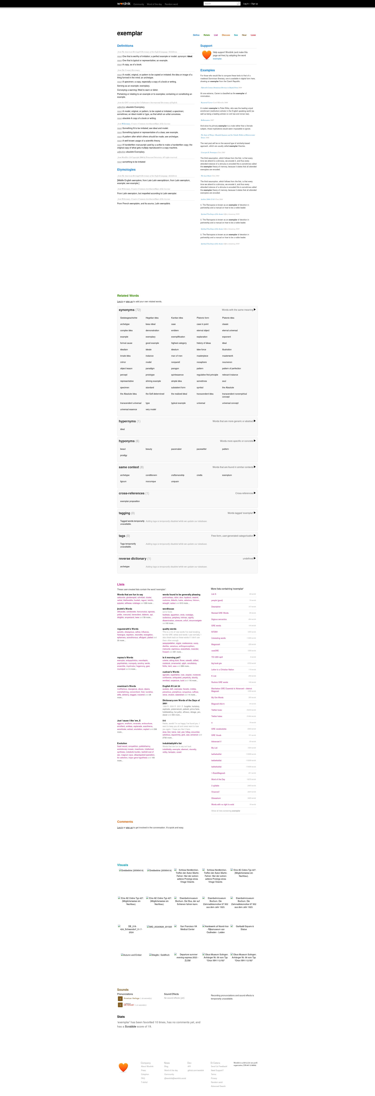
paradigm (150, 368)
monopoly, (133, 663)
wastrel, (195, 597)
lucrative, (149, 691)
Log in (120, 301)
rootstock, (167, 663)
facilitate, (167, 614)
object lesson (126, 368)
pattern (200, 368)
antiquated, (178, 677)
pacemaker (176, 448)
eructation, (138, 729)
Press (143, 1070)
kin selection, (123, 757)
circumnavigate (195, 620)
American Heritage (132, 998)
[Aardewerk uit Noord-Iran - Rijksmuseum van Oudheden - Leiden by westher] (215, 928)
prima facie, (195, 709)
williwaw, (129, 603)
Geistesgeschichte (128, 317)
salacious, (188, 600)
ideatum (175, 349)
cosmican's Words (126, 686)
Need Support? (217, 1070)
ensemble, (121, 666)
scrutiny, (141, 663)
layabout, (188, 597)
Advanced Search (218, 1086)
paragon (175, 368)
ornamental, (176, 663)
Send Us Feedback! (219, 1066)
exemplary (150, 336)
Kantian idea (177, 317)
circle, (183, 614)
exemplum (227, 474)
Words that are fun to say (130, 594)
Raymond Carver (207, 102)
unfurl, (186, 620)
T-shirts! (144, 1082)
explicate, (167, 709)
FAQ (143, 1078)
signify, (191, 617)
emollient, (121, 726)
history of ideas (204, 342)
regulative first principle (207, 374)
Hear (244, 34)
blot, (169, 731)
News (167, 1062)
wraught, (166, 603)
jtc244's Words (124, 608)
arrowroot (194, 734)
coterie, (166, 660)
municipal (121, 669)
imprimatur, (131, 666)
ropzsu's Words (125, 657)
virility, (165, 752)
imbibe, (193, 688)
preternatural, (177, 709)
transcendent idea (205, 393)
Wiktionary (126, 123)
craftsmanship (177, 474)
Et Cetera (215, 1062)
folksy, (188, 731)
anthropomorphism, (187, 646)
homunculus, (142, 611)
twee (137, 617)
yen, (199, 712)
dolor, (176, 597)
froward (166, 651)
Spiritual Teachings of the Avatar (212, 214)
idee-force (201, 349)
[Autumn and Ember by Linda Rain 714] (131, 954)
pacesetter (202, 448)
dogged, (133, 694)
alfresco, (186, 712)
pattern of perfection (231, 368)
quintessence (177, 374)
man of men (176, 355)
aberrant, (185, 749)
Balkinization (205, 120)
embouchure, (147, 723)
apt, (151, 614)
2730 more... (168, 737)
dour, (181, 597)
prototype (150, 374)
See (236, 34)
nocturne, (167, 600)
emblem (175, 330)
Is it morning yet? (171, 657)
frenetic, (186, 688)
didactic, (174, 600)
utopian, (189, 674)
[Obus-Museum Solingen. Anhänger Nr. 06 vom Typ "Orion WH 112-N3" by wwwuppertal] (215, 957)
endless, (129, 726)
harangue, (121, 634)
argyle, (179, 643)
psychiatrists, (122, 663)
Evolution (122, 743)
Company (146, 1062)
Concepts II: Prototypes (209, 152)
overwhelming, (123, 691)
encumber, (195, 731)
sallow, (138, 631)
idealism (124, 349)
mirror (123, 361)
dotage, (193, 712)
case (173, 323)
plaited (150, 637)
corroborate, (131, 611)
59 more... (147, 617)
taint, (170, 666)
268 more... (185, 666)
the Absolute (228, 387)
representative (127, 380)
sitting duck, (174, 660)
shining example (153, 380)
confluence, (168, 677)
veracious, (174, 646)
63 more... (170, 623)
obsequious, (130, 631)
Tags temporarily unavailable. (128, 545)
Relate (207, 34)
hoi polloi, (178, 712)
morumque (151, 481)
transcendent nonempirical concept (234, 395)
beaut (123, 448)
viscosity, (193, 749)
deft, (172, 688)
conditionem (151, 474)
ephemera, (122, 637)
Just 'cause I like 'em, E (129, 720)
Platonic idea (228, 317)
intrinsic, (184, 617)
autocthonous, (133, 637)
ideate (148, 349)
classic (225, 323)
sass (175, 666)
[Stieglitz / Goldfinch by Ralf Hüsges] (159, 954)
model (148, 361)
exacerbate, (186, 648)
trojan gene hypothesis (138, 757)
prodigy (123, 455)
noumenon (227, 361)
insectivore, (140, 749)
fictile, (165, 666)
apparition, (175, 614)
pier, (183, 731)
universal (201, 402)
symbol (200, 387)
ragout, (144, 600)
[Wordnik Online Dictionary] (124, 3)
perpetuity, (187, 677)
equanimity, (176, 734)
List (216, 34)
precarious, (167, 691)
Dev (189, 1062)
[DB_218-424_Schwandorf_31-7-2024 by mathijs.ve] (131, 928)
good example (152, 342)
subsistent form (178, 387)
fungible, (188, 706)
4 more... (133, 669)
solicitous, (167, 734)
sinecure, (179, 620)
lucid (182, 680)
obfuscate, (121, 611)
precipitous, (177, 691)
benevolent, (137, 614)
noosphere (202, 361)
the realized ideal (179, 393)
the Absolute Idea (128, 393)
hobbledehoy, (168, 712)
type (148, 402)
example (124, 336)
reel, (179, 731)
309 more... (149, 603)
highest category (179, 342)
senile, (147, 663)
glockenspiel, (132, 597)
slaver (165, 714)
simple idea (176, 380)
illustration (227, 349)
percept (123, 374)
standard (150, 387)
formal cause (126, 342)
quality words (169, 628)
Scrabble (130, 1026)
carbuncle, (121, 597)
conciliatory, (192, 663)
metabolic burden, (134, 751)
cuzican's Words (171, 671)
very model (151, 409)
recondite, (139, 634)
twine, (174, 731)
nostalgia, (190, 614)
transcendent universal (130, 402)
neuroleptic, (143, 660)
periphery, (176, 617)
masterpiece (202, 355)
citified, (196, 660)
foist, (143, 691)
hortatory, (196, 706)
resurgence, (133, 688)
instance (150, 355)
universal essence (128, 409)
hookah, (137, 600)
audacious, (167, 617)
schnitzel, (142, 597)
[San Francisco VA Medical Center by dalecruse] (187, 927)
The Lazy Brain (206, 176)
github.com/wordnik (196, 1070)
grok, (183, 734)
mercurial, (127, 614)
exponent (226, 336)
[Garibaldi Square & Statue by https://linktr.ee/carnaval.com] (244, 927)
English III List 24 (171, 686)
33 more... (121, 640)
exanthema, (148, 726)
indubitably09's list (172, 743)
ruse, (183, 674)
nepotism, (130, 634)
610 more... (185, 603)
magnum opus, (127, 754)
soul (224, 380)
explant (146, 729)
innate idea (125, 355)
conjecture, (175, 680)
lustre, (181, 600)
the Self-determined (155, 393)
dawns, (147, 688)
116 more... (193, 680)
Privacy (214, 1078)
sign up (129, 301)
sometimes (202, 380)
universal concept (230, 402)
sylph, (184, 663)
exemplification (178, 336)
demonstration (152, 330)
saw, (188, 734)
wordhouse (168, 608)
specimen (124, 387)
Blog (166, 1066)
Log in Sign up (250, 3)
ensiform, (129, 723)
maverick (141, 694)
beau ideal (150, 323)
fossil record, (122, 746)
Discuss (226, 34)
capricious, (176, 648)
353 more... (176, 714)
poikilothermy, (145, 746)
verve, (165, 694)
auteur (173, 603)
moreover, (197, 674)
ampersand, (130, 617)
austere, (166, 688)
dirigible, (121, 617)
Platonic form (203, 317)
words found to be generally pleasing (181, 594)
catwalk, (189, 660)
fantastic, (172, 752)
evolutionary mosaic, (126, 749)
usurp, (196, 643)
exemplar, (121, 660)
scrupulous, (187, 691)
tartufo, (151, 600)
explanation (202, 336)
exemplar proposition (130, 501)
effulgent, (143, 637)
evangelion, (148, 634)
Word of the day (154, 4)
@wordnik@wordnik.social (175, 1078)
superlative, (176, 674)
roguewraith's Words (127, 628)
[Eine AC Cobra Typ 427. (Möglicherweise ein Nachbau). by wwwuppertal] (244, 872)
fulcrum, (196, 600)
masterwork (227, 355)
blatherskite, (128, 600)
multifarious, (122, 688)
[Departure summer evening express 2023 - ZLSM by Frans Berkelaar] (187, 957)
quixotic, (121, 631)
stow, (165, 731)
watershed (179, 694)
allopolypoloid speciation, (144, 754)
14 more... (192, 694)
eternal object (203, 330)
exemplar (217, 58)
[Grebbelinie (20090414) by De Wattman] (131, 869)
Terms (213, 1074)
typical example (178, 402)
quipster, (121, 603)
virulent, (171, 694)
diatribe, (166, 646)
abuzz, (141, 688)
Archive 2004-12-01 (208, 199)
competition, (133, 746)
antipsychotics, (132, 660)
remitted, (167, 680)
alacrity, (195, 677)
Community (138, 4)
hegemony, (141, 666)
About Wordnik (147, 1066)
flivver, (183, 660)
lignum (123, 481)
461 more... (178, 651)
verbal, (120, 600)
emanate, (137, 723)
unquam (175, 481)
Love (253, 34)
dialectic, (146, 614)
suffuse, (195, 691)
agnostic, (167, 674)
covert (179, 752)
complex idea (126, 330)
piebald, (186, 709)
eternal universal (230, 330)
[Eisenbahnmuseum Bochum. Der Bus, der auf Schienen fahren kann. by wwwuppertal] (187, 900)
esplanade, (138, 726)
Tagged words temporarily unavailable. (132, 522)
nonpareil (175, 361)
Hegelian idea (152, 317)
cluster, (149, 597)
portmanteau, (168, 597)
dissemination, (169, 620)
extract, (130, 729)
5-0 (164, 720)
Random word (171, 4)
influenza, (145, 631)
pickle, (120, 614)
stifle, (119, 694)
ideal (224, 342)
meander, (195, 648)
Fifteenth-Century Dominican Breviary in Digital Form (219, 87)
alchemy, (126, 694)
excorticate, (122, 729)
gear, (148, 666)
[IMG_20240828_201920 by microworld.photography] (159, 926)
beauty (149, 448)
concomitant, (135, 691)
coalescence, (188, 643)
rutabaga (136, 603)
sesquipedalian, (169, 643)
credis (199, 474)
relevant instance (230, 374)
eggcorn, (121, 723)
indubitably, (168, 749)
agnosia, (151, 611)
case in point (202, 323)
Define (196, 34)
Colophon (145, 1074)
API (189, 1066)
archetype (124, 323)
